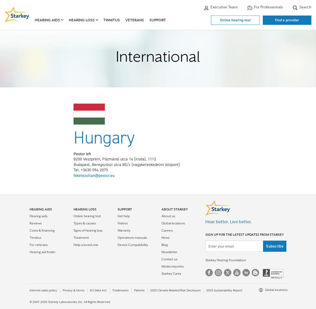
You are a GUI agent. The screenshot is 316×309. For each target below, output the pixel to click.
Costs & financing (42, 230)
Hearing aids (38, 216)
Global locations (173, 223)
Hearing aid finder (43, 252)
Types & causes (85, 223)
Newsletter (169, 252)
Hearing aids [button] (47, 20)
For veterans (39, 245)
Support (157, 20)
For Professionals (268, 7)
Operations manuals (132, 237)
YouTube (237, 272)
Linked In (246, 272)
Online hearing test (235, 20)
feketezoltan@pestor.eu (94, 175)
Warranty (124, 230)
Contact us (169, 259)
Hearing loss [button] (82, 20)
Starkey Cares (171, 273)
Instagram (218, 272)
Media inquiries (172, 266)
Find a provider (287, 20)
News (165, 237)
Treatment (81, 237)
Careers (167, 230)
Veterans (134, 20)
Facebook (209, 272)
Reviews (36, 223)
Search (304, 7)
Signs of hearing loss (88, 230)
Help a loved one (86, 245)
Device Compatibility (133, 245)
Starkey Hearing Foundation (225, 260)
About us (168, 216)
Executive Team (224, 7)
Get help (124, 216)
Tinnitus (111, 20)
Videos (123, 223)
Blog (164, 245)
